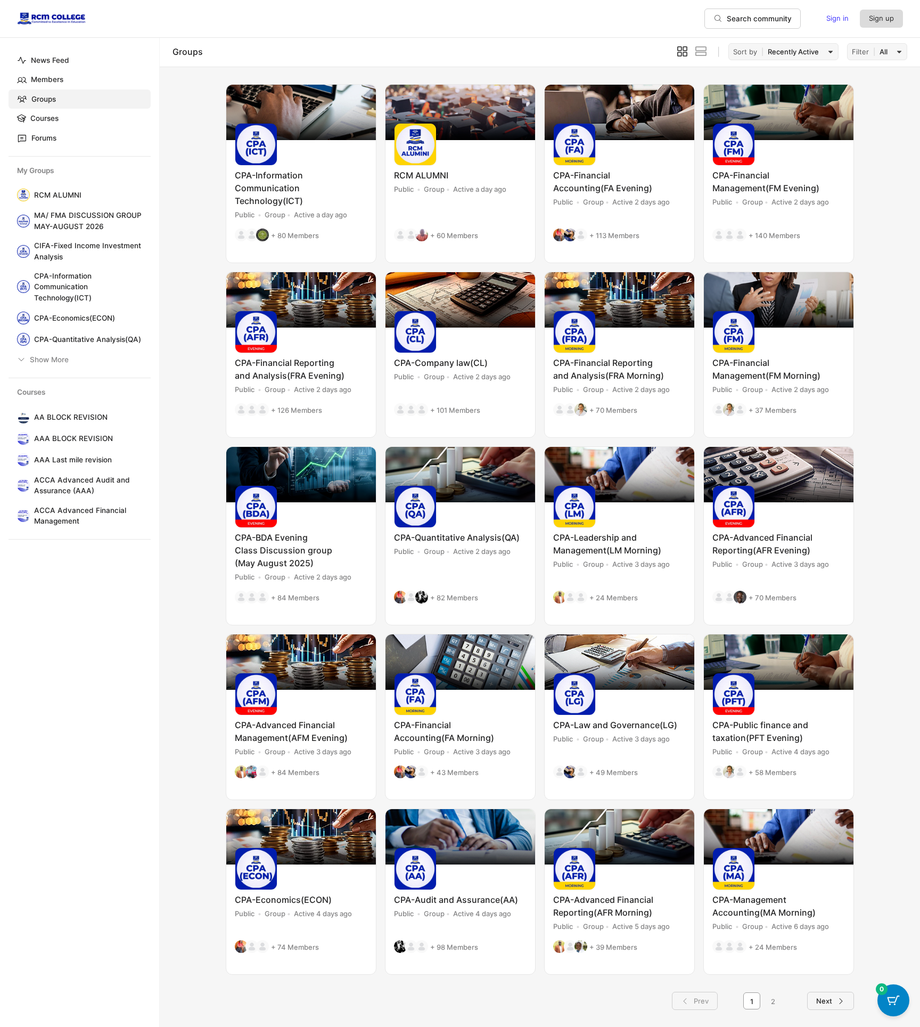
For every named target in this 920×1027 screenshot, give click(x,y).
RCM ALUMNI (57, 195)
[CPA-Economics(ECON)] (21, 318)
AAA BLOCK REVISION (73, 438)
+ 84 (295, 597)
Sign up (881, 18)
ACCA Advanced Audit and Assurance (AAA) (82, 485)
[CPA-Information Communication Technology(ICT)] (21, 286)
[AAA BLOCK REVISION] (21, 438)
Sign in (837, 18)
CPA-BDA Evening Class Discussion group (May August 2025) (283, 550)
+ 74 (295, 947)
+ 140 (774, 235)
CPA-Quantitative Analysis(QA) (87, 339)
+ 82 (454, 597)
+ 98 (454, 947)
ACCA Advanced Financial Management (80, 515)
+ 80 (295, 235)
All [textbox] (884, 51)
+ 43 (454, 772)
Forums (43, 138)
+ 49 (613, 772)
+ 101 (455, 410)
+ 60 (454, 235)
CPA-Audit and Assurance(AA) (456, 899)
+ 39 (613, 947)
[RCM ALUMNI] (21, 195)
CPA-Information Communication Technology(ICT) (63, 287)
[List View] (701, 51)
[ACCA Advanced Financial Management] (21, 515)
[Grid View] (682, 51)
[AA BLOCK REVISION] (21, 417)
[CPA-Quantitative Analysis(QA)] (21, 339)
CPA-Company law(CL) (441, 362)
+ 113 (614, 235)
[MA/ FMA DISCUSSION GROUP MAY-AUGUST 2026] (21, 221)
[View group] (301, 112)
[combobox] (798, 52)
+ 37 (772, 410)
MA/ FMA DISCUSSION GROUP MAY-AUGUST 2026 (88, 220)
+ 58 (772, 772)
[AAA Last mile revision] (21, 459)
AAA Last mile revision (73, 459)
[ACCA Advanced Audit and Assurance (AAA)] (21, 485)
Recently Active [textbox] (793, 51)
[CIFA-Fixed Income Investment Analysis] (21, 251)
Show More (49, 359)
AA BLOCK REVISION (71, 417)
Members (47, 79)
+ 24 (613, 597)
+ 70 (613, 410)
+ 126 (296, 410)
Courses (44, 118)
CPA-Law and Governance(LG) (615, 725)
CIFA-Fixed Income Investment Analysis (87, 250)
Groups (43, 99)
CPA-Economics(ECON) (74, 318)
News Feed (50, 60)
